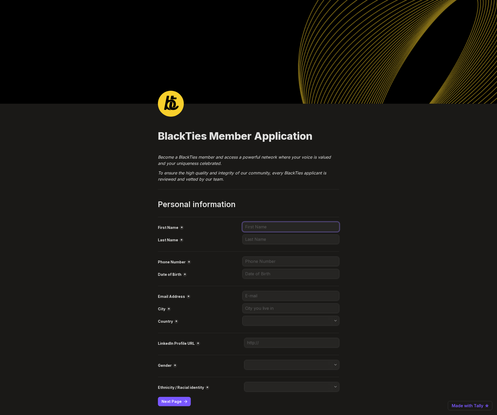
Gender (165, 365)
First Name (168, 227)
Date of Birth (169, 274)
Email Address (171, 296)
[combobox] (291, 261)
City (161, 309)
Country (165, 321)
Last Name (168, 240)
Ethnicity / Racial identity (181, 387)
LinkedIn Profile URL (176, 343)
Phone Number (172, 262)
